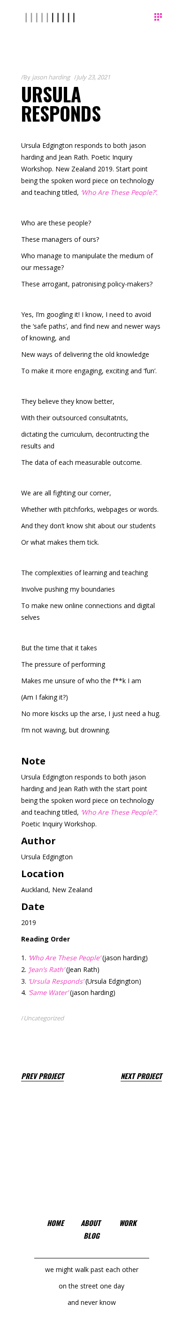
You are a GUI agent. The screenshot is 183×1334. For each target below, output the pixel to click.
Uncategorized (43, 1018)
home (55, 1223)
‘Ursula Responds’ (56, 981)
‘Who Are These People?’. (119, 192)
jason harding (51, 77)
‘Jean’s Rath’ (46, 969)
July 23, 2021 (93, 77)
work (128, 1223)
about (90, 1223)
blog (91, 1235)
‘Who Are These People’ (65, 957)
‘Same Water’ (48, 992)
